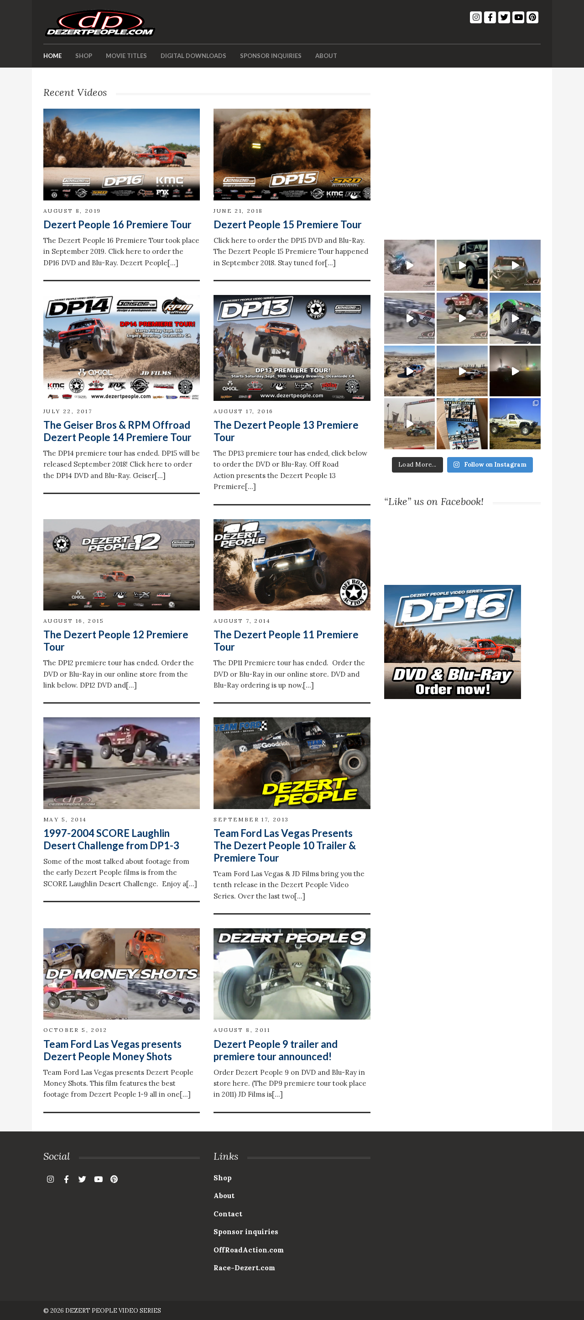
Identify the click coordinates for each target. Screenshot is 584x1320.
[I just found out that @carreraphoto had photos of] (515, 423)
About (326, 55)
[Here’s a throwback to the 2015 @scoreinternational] (515, 318)
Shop (83, 55)
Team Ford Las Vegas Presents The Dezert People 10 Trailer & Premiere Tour (285, 845)
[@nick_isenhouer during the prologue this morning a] (462, 371)
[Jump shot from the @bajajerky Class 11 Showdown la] (515, 371)
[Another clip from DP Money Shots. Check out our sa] (515, 265)
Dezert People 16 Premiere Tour (117, 224)
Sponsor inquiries (246, 1231)
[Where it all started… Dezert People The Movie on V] (462, 423)
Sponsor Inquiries (271, 55)
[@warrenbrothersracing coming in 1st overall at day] (409, 423)
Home (52, 55)
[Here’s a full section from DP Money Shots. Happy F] (409, 265)
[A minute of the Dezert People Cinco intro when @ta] (462, 265)
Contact (228, 1214)
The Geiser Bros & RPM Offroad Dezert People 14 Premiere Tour (117, 431)
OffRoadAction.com (249, 1250)
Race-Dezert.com (244, 1267)
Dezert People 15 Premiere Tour (288, 224)
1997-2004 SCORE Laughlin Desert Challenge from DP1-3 (111, 839)
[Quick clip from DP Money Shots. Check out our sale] (409, 318)
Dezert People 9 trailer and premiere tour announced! (276, 1050)
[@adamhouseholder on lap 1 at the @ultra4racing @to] (409, 371)
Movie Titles (126, 55)
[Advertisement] (462, 150)
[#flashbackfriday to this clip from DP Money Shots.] (462, 318)
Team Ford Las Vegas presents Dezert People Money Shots (112, 1050)
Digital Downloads (193, 55)
